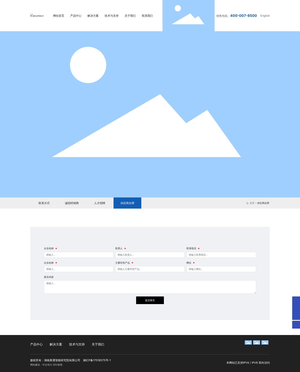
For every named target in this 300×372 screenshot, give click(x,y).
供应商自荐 (127, 203)
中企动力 (47, 364)
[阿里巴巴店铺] (296, 308)
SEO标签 (57, 364)
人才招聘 (99, 203)
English (265, 15)
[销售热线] (296, 300)
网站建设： (36, 364)
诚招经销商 (72, 203)
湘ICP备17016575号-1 (97, 360)
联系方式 (44, 203)
